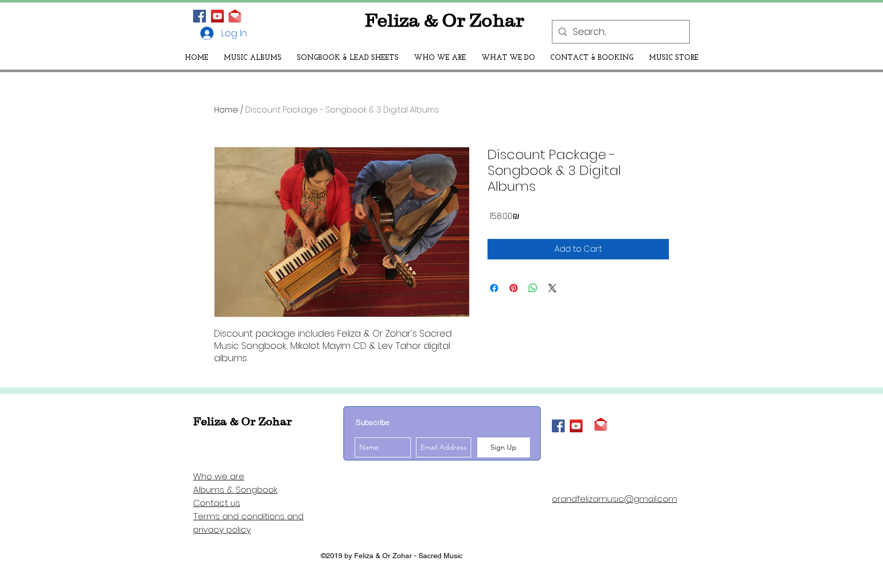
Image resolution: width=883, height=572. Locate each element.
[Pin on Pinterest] (513, 288)
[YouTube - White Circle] (217, 16)
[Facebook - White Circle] (199, 16)
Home (226, 110)
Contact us (216, 503)
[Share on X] (552, 288)
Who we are (218, 476)
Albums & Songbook (235, 489)
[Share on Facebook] (494, 288)
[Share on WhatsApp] (533, 288)
